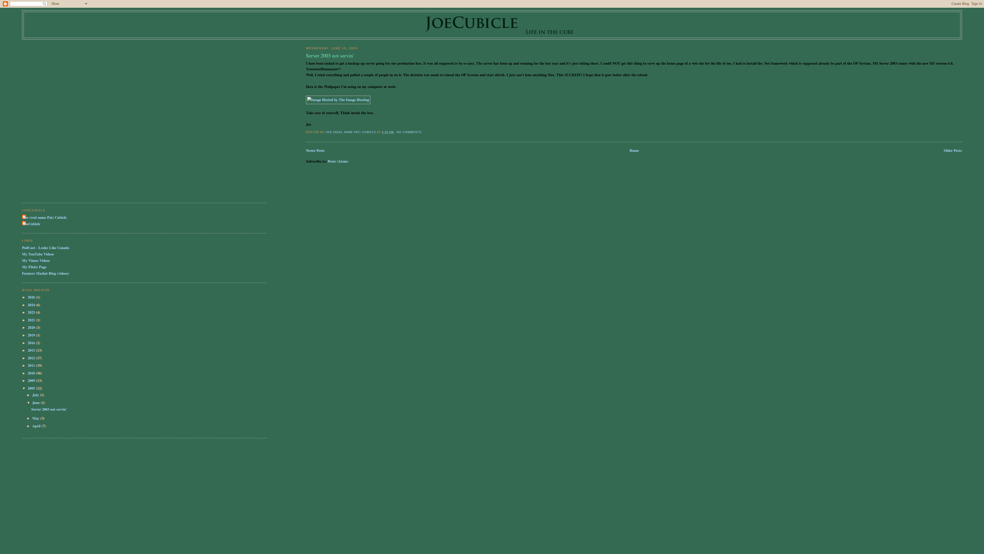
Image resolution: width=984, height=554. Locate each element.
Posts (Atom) (338, 161)
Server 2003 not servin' (330, 55)
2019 (32, 335)
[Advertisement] (42, 119)
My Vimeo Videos (36, 260)
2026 (32, 297)
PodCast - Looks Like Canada (45, 247)
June (36, 402)
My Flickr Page (34, 267)
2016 (32, 342)
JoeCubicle (31, 223)
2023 (32, 312)
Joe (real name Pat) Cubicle (45, 217)
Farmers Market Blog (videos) (45, 273)
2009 (32, 380)
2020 (32, 327)
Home (634, 150)
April (37, 426)
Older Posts (953, 150)
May (36, 418)
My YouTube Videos (38, 254)
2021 (32, 320)
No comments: (410, 132)
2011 (32, 365)
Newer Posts (315, 150)
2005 (32, 388)
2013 (32, 350)
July (36, 395)
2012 (32, 358)
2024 (32, 305)
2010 (32, 373)
